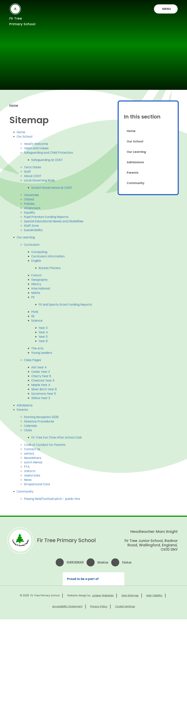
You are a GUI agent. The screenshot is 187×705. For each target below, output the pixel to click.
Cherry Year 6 (41, 376)
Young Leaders (41, 353)
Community (25, 491)
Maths (35, 293)
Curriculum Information (48, 256)
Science (37, 320)
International (40, 288)
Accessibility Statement (67, 606)
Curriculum (32, 244)
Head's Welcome (36, 144)
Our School (24, 136)
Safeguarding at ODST (47, 160)
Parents (22, 410)
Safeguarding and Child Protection (48, 152)
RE (33, 316)
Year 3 (43, 328)
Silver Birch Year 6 (44, 389)
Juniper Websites (103, 595)
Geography (39, 280)
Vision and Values (36, 148)
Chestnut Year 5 (42, 380)
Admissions (25, 405)
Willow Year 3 (40, 398)
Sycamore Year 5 (43, 393)
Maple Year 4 (40, 385)
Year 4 (43, 332)
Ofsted (29, 199)
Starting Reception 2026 (41, 417)
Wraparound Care (37, 484)
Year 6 (43, 341)
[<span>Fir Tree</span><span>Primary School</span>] (15, 9)
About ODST (32, 176)
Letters (29, 453)
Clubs (28, 430)
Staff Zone (31, 225)
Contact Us (32, 449)
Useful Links (32, 475)
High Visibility (154, 595)
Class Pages (32, 360)
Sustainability (33, 230)
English (36, 261)
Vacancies (31, 195)
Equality (29, 212)
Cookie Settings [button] (125, 606)
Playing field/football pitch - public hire (52, 499)
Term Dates (32, 167)
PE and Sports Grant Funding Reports (65, 304)
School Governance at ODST (51, 188)
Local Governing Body (39, 180)
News (28, 480)
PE (33, 297)
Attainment (32, 208)
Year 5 (43, 337)
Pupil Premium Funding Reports (46, 217)
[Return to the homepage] (20, 540)
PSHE (34, 312)
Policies (29, 204)
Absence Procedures (39, 421)
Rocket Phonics (50, 268)
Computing (39, 252)
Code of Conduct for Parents (44, 445)
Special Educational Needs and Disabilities (53, 221)
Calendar (30, 426)
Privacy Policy (98, 606)
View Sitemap (130, 595)
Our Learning (26, 237)
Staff (27, 171)
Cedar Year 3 (40, 372)
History (36, 284)
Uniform (29, 471)
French (36, 275)
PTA (27, 467)
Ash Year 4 (39, 367)
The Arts (37, 348)
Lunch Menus (33, 462)
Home (13, 105)
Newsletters (32, 458)
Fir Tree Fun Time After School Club (56, 437)
